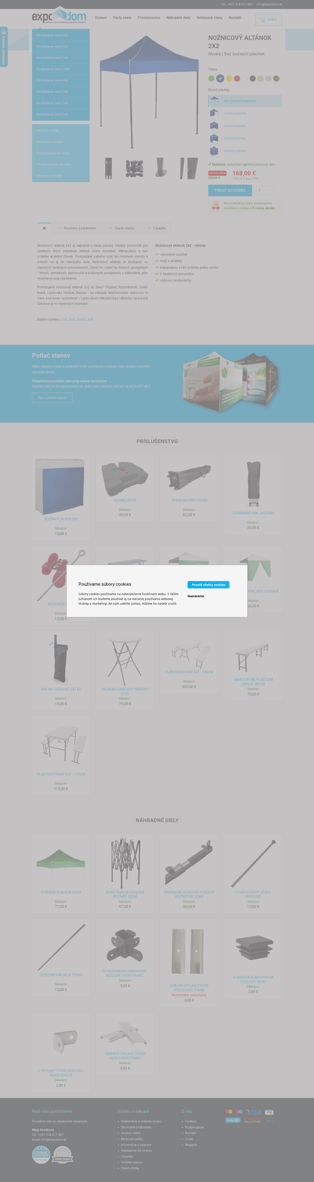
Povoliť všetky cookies (208, 585)
